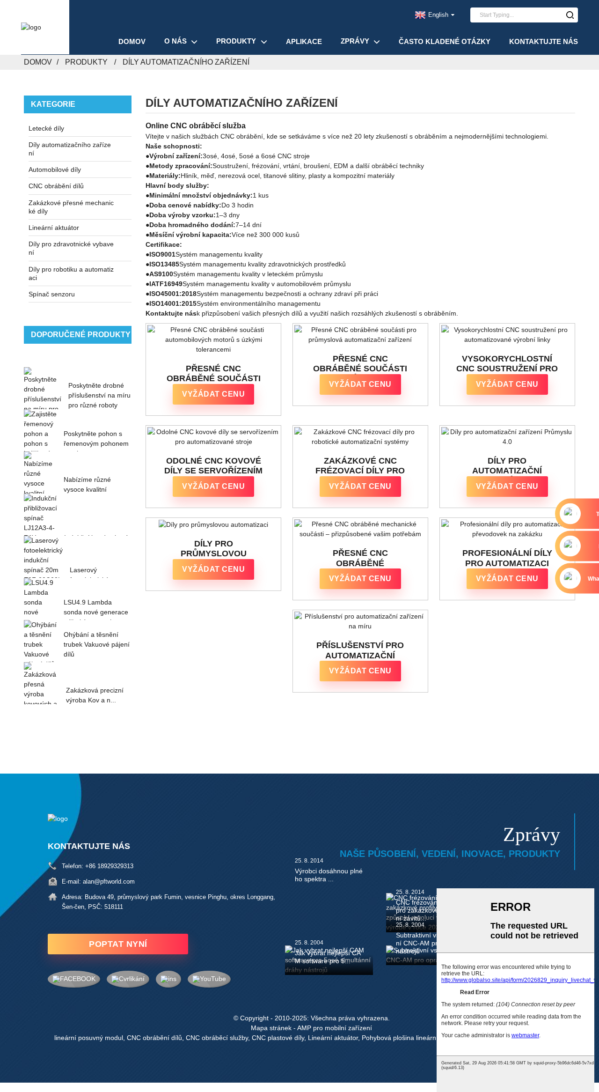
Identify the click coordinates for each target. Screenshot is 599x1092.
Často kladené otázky (444, 41)
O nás (175, 41)
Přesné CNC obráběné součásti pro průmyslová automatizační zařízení (360, 364)
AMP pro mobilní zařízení (334, 1028)
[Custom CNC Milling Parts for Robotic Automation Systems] (360, 437)
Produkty (236, 41)
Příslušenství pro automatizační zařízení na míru (360, 651)
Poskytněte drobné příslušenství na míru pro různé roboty (99, 395)
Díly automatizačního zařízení (186, 62)
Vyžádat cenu (213, 394)
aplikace (304, 41)
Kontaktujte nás (543, 41)
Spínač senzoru (52, 294)
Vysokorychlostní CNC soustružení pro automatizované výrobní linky (507, 364)
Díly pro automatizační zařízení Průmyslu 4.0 (507, 466)
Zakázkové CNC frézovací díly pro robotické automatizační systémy (360, 466)
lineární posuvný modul (88, 1037)
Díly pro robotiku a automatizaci (71, 273)
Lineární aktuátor (54, 227)
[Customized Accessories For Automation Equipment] (360, 621)
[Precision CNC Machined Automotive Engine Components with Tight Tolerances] (213, 339)
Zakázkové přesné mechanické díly (71, 207)
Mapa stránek (271, 1028)
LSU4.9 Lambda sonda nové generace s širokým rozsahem (96, 612)
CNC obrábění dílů (56, 186)
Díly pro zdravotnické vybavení (71, 248)
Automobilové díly (55, 169)
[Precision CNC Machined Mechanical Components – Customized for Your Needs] (360, 529)
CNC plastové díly (278, 1037)
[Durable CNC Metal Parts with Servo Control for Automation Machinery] (213, 437)
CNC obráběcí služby (217, 1037)
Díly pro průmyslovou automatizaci (214, 549)
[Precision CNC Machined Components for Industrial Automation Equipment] (360, 335)
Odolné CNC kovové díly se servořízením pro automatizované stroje (213, 466)
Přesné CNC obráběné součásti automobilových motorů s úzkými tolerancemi (214, 374)
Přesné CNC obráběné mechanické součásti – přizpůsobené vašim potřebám (360, 558)
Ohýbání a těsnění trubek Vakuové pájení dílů (97, 644)
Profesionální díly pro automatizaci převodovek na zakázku (507, 558)
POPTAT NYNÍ (118, 944)
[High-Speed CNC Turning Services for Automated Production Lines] (507, 335)
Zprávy (355, 41)
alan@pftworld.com (109, 881)
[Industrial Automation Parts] (213, 524)
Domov (132, 41)
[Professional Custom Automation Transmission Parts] (507, 529)
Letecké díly (46, 128)
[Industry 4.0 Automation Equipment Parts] (507, 437)
